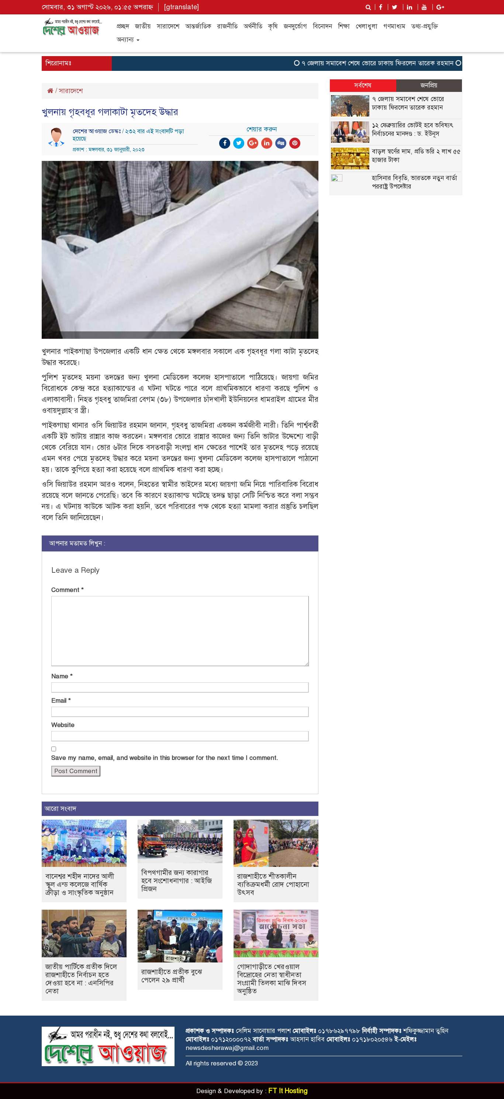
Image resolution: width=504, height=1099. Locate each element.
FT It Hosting (288, 1091)
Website (63, 725)
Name (62, 676)
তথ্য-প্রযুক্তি (424, 26)
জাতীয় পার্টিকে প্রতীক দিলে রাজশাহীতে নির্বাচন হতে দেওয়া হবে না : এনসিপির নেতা (81, 978)
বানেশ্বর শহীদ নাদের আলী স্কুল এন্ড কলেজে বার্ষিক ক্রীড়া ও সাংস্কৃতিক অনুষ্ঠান (79, 884)
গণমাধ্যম (394, 26)
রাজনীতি (227, 26)
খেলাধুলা (366, 26)
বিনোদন (322, 26)
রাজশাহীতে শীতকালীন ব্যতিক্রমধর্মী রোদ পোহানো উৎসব (273, 884)
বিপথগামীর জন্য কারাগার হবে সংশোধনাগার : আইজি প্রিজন (176, 880)
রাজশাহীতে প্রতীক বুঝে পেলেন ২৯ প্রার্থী (171, 976)
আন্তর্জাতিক (198, 26)
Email (61, 700)
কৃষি (273, 26)
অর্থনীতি (253, 26)
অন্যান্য (126, 40)
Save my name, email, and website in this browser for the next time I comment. (164, 758)
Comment (67, 590)
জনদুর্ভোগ (295, 26)
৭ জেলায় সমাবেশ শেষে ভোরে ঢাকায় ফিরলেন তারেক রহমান (362, 63)
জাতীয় (143, 26)
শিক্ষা (344, 26)
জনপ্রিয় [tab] (429, 85)
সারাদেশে (168, 26)
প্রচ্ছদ (123, 26)
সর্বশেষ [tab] (363, 85)
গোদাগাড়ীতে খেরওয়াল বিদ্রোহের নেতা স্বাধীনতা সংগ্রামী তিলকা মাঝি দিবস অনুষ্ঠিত (271, 978)
